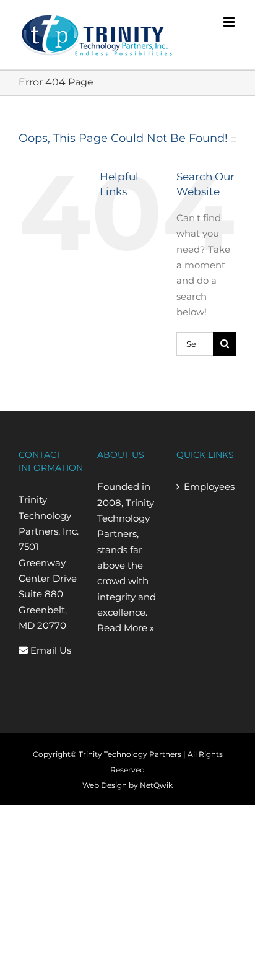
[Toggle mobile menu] (229, 21)
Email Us (49, 650)
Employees (207, 486)
